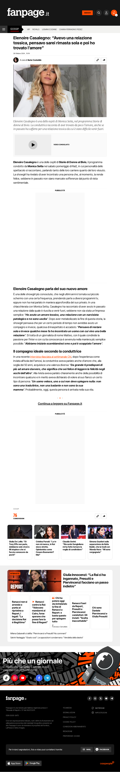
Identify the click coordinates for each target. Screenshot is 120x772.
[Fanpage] (16, 698)
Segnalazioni (69, 712)
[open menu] (3, 29)
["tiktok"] (6, 678)
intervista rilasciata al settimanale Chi (50, 356)
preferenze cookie (71, 736)
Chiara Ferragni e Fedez (70, 29)
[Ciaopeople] (107, 764)
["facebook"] (39, 678)
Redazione (67, 731)
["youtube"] (22, 678)
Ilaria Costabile (34, 60)
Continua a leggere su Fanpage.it (60, 403)
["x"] (31, 678)
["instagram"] (14, 678)
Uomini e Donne (49, 29)
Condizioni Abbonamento (74, 726)
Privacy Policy (69, 717)
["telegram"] (47, 678)
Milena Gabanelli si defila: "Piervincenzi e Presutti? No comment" (38, 633)
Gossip (14, 28)
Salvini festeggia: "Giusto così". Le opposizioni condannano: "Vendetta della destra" (46, 637)
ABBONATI (87, 13)
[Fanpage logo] (24, 13)
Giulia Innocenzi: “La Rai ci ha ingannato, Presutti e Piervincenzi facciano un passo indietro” (85, 580)
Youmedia (67, 708)
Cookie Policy (69, 722)
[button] (104, 60)
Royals (35, 29)
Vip (28, 29)
